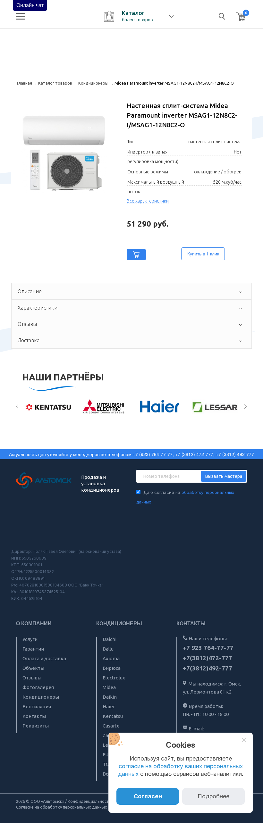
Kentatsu (113, 716)
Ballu (108, 649)
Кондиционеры (40, 697)
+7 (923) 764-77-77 (153, 454)
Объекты (33, 668)
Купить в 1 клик (203, 253)
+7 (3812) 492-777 (235, 454)
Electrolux (114, 677)
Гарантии (33, 649)
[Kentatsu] (48, 406)
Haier (109, 706)
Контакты (34, 716)
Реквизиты (35, 725)
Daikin (110, 697)
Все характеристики (148, 201)
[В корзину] (136, 254)
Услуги (30, 639)
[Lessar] (215, 406)
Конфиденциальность (89, 801)
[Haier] (159, 406)
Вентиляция (36, 706)
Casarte (111, 725)
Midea (109, 687)
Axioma (111, 658)
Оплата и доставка (44, 658)
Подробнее (213, 796)
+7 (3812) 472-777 (194, 454)
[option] (48, 406)
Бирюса (112, 668)
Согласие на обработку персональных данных (61, 807)
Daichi (109, 639)
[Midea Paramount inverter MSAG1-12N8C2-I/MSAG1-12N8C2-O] (64, 153)
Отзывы (31, 677)
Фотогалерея (38, 687)
